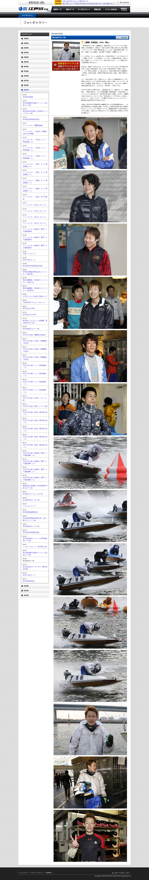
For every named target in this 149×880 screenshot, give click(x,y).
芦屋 (67, 4)
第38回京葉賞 (28, 97)
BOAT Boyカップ (29, 260)
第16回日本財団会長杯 (31, 119)
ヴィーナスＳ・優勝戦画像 (32, 125)
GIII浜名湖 (90, 4)
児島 (104, 4)
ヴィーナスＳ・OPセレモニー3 (34, 211)
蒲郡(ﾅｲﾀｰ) (109, 4)
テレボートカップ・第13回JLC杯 (35, 547)
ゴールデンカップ (29, 506)
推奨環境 (48, 872)
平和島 (76, 4)
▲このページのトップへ (121, 873)
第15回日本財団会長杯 (31, 532)
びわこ (100, 4)
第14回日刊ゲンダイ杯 (31, 526)
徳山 (63, 4)
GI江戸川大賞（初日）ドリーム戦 (35, 406)
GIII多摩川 (82, 4)
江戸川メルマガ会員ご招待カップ (35, 296)
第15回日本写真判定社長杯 (33, 266)
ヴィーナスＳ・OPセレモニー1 (34, 223)
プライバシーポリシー (37, 872)
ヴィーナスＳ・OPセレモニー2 (34, 217)
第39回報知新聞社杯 (30, 512)
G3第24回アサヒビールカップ (34, 302)
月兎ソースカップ (29, 254)
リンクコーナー (23, 872)
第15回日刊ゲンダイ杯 (31, 500)
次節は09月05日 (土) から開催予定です (75, 1)
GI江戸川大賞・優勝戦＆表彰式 (34, 335)
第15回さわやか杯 (29, 314)
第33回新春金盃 (28, 581)
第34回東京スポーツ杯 (31, 329)
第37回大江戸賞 (28, 308)
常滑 (95, 4)
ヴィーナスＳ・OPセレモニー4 (34, 205)
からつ (71, 4)
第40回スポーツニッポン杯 (33, 494)
